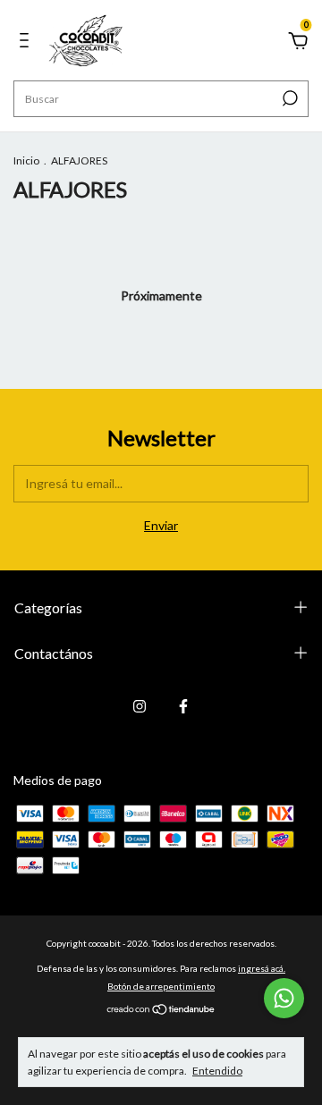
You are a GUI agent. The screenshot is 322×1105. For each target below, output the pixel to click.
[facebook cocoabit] (183, 706)
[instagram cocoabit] (139, 706)
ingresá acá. (261, 968)
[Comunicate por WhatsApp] (284, 998)
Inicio (26, 160)
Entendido (217, 1070)
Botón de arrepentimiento (161, 986)
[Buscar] (288, 98)
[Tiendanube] (161, 1010)
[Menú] (27, 42)
